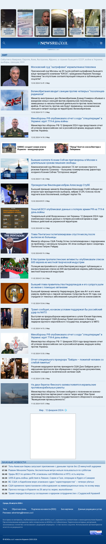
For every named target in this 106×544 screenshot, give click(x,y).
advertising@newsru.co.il (22, 513)
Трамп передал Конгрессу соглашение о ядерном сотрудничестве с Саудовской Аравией (54, 493)
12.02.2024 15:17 (38, 112)
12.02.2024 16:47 (38, 83)
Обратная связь (19, 509)
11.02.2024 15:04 (38, 303)
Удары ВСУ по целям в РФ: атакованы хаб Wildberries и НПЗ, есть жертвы (46, 474)
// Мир (47, 83)
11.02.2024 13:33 (38, 354)
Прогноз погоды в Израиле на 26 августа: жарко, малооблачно (40, 489)
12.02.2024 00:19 (38, 253)
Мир (4, 55)
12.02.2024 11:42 (38, 179)
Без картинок (67, 509)
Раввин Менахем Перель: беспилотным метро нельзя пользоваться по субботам (49, 470)
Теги (5, 509)
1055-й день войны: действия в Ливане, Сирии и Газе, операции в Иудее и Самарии (51, 478)
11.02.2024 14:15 (38, 328)
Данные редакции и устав (90, 509)
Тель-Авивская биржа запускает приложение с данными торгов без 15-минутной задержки (54, 466)
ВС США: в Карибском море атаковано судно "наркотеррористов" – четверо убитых (51, 482)
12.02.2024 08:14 (38, 228)
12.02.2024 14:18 (38, 137)
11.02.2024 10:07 (38, 404)
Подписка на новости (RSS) (43, 509)
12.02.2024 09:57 (38, 201)
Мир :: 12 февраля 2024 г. (52, 410)
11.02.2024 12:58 (38, 379)
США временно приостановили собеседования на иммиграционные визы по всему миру (54, 486)
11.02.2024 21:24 (38, 278)
